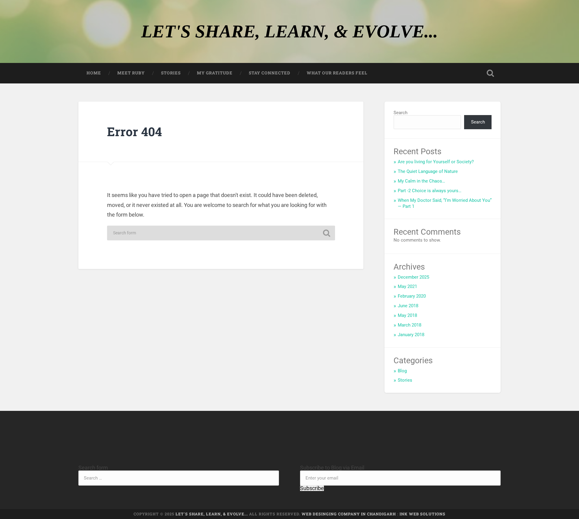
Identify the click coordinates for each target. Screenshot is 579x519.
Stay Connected (269, 73)
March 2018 (409, 325)
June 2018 (408, 305)
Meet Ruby (131, 73)
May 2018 (407, 315)
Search (400, 112)
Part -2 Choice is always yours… (429, 190)
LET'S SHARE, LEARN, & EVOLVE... (289, 31)
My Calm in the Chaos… (421, 181)
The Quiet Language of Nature (428, 171)
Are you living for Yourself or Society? (436, 161)
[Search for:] (221, 233)
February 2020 (412, 296)
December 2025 (413, 277)
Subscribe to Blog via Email (332, 467)
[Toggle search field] (490, 73)
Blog (402, 371)
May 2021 (407, 286)
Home (94, 73)
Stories (171, 73)
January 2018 (411, 334)
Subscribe (312, 488)
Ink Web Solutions (422, 513)
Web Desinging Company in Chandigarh (349, 513)
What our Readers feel (337, 73)
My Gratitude (215, 73)
